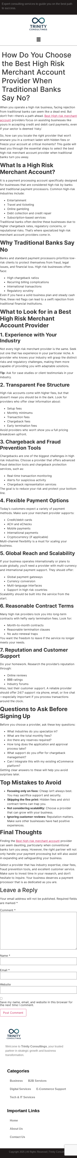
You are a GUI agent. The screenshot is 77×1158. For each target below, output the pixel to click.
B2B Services (37, 1080)
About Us (16, 1128)
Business (16, 1080)
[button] (38, 39)
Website (5, 984)
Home (14, 1120)
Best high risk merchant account (38, 841)
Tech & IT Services (22, 1097)
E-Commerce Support (51, 1089)
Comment (8, 910)
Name (5, 955)
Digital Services (20, 1089)
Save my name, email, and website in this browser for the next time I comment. (36, 1003)
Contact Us (17, 1136)
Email (5, 970)
